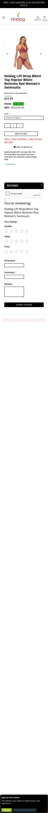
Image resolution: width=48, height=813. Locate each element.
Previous (7, 53)
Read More (10, 164)
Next (40, 53)
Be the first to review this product (15, 93)
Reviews (12, 185)
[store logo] (18, 17)
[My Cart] (44, 17)
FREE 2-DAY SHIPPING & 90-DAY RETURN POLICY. (24, 4)
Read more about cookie (24, 810)
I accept (6, 810)
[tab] (24, 186)
